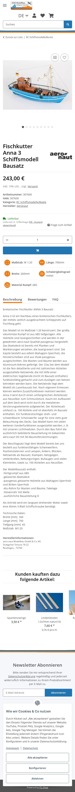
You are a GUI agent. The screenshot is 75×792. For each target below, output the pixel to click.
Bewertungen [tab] (37, 299)
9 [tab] (52, 127)
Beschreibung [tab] (12, 299)
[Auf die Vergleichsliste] (55, 57)
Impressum (12, 748)
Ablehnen (37, 778)
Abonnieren (58, 692)
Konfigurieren (37, 768)
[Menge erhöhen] (68, 239)
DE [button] (21, 15)
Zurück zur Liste (14, 37)
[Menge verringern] (7, 239)
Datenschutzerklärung (21, 676)
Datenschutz (30, 748)
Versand (33, 186)
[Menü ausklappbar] (5, 5)
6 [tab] (41, 127)
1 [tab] (23, 127)
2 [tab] (26, 127)
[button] (34, 15)
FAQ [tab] (55, 299)
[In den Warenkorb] (6, 49)
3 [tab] (30, 127)
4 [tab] (34, 127)
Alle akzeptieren (37, 757)
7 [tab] (45, 127)
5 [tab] (37, 127)
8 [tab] (48, 127)
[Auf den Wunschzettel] (64, 57)
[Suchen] (68, 24)
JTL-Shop (43, 787)
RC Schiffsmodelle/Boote (31, 202)
